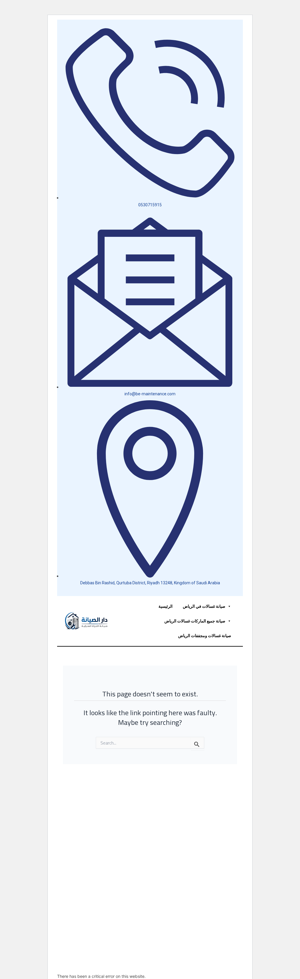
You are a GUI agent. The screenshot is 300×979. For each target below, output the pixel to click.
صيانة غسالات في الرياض (204, 606)
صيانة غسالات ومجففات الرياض (204, 635)
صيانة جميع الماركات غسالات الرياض (194, 620)
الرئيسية (165, 606)
